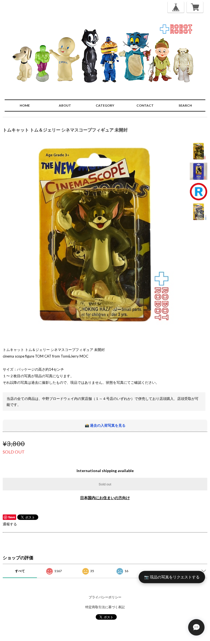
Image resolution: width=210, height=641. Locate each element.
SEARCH (185, 105)
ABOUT (65, 105)
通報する (10, 524)
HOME (25, 105)
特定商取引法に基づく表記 (105, 607)
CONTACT (145, 105)
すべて (20, 571)
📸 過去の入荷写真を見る (105, 425)
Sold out (105, 484)
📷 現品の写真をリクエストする (172, 576)
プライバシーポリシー (105, 597)
